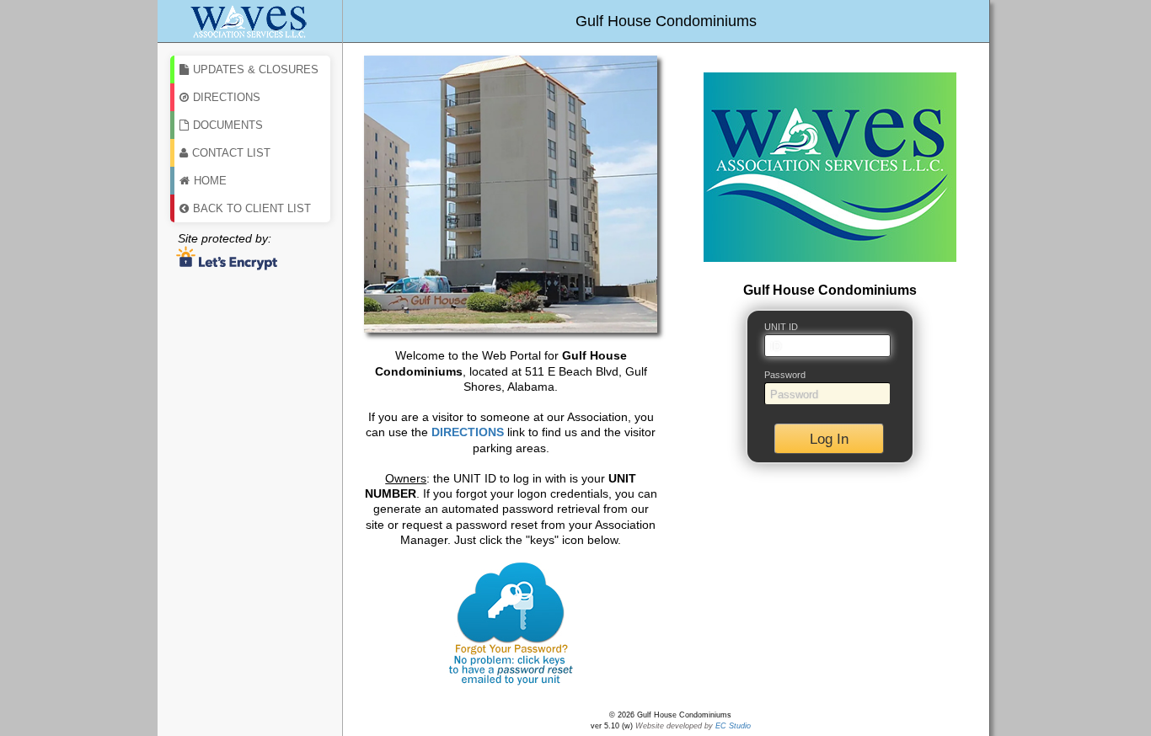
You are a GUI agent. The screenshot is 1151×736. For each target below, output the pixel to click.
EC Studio (733, 726)
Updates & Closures (256, 69)
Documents (228, 125)
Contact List (231, 153)
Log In (829, 439)
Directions (226, 97)
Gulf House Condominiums (666, 21)
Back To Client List (252, 208)
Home (210, 180)
